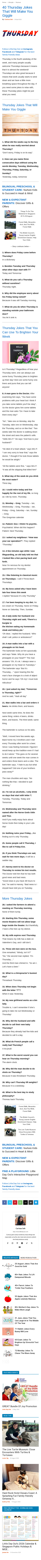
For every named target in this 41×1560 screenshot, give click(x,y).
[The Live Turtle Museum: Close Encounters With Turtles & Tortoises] (10, 1132)
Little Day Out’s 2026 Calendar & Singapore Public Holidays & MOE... (19, 1546)
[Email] (25, 1202)
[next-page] (7, 1361)
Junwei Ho (5, 1552)
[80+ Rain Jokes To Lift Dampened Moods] (8, 1277)
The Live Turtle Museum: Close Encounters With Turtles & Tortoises (27, 1132)
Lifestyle (11, 2)
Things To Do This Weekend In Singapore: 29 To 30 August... (27, 213)
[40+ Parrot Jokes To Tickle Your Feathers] (8, 1288)
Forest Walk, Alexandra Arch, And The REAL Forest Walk (27, 224)
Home (4, 2)
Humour (18, 2)
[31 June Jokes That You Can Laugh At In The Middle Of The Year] (8, 1321)
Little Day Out (6, 1409)
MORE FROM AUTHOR (28, 1258)
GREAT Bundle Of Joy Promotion (19, 1406)
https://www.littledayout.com (20, 1231)
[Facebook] (4, 1202)
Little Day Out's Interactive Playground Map (20, 1174)
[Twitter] (10, 1202)
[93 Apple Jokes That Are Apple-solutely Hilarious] (8, 1299)
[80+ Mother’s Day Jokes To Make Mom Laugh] (8, 1310)
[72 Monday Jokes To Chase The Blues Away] (8, 1353)
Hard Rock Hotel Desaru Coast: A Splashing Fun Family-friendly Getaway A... (19, 1496)
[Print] (30, 1202)
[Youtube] (20, 1247)
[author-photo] (20, 1225)
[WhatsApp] (20, 1202)
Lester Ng (5, 1458)
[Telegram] (36, 1202)
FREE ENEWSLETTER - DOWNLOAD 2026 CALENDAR (18, 1509)
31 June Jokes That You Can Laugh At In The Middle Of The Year (27, 1320)
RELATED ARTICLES (11, 1258)
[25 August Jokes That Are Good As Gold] (8, 1266)
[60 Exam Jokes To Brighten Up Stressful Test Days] (8, 1342)
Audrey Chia (6, 1502)
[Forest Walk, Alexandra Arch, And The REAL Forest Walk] (10, 225)
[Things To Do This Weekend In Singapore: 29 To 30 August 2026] (10, 214)
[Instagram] (13, 1243)
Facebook (6, 52)
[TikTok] (28, 1243)
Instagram (27, 49)
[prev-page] (3, 1361)
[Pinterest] (15, 1202)
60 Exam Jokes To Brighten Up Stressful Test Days (26, 1342)
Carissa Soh (9, 19)
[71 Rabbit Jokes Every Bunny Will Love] (8, 1331)
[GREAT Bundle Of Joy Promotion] (20, 1390)
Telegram (19, 52)
